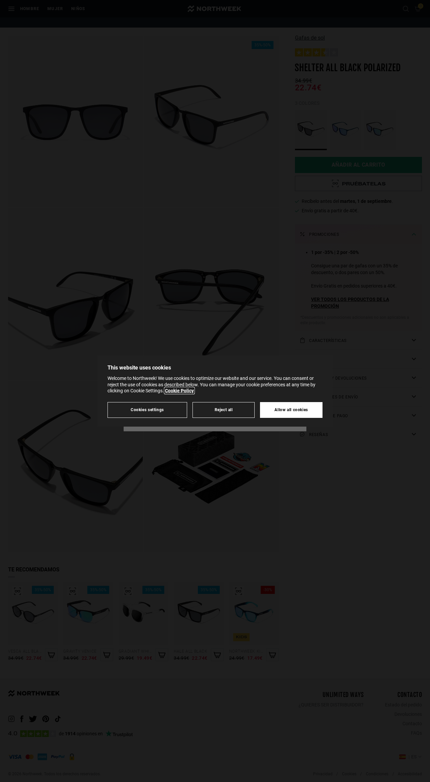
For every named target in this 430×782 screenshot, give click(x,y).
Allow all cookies (291, 409)
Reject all (224, 409)
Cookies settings (147, 409)
